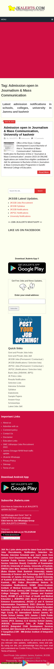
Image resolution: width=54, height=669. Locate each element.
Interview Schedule (16, 386)
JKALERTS (13, 138)
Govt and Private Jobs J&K (20, 356)
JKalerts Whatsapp (11, 457)
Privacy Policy (9, 461)
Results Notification (16, 379)
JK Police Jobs (14, 376)
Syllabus (12, 390)
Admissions (25, 138)
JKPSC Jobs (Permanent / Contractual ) (25, 366)
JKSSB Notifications (19, 209)
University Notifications (20, 216)
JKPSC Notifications (19, 213)
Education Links (10, 441)
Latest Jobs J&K (15, 406)
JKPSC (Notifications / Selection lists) (25, 369)
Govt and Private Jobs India (20, 353)
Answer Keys (14, 400)
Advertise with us (10, 426)
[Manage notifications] (48, 664)
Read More (44, 172)
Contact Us (8, 434)
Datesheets (13, 393)
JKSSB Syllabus (17, 206)
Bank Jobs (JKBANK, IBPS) (20, 373)
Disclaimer (8, 437)
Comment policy (10, 430)
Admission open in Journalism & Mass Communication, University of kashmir (26, 131)
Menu (3, 19)
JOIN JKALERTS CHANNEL (14, 523)
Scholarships (14, 403)
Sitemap (6, 464)
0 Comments (39, 138)
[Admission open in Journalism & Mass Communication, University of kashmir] (9, 147)
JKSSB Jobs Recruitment (21, 203)
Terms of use (8, 468)
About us (7, 423)
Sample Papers (15, 396)
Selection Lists (14, 383)
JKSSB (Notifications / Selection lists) (24, 363)
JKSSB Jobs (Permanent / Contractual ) (25, 359)
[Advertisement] (27, 50)
